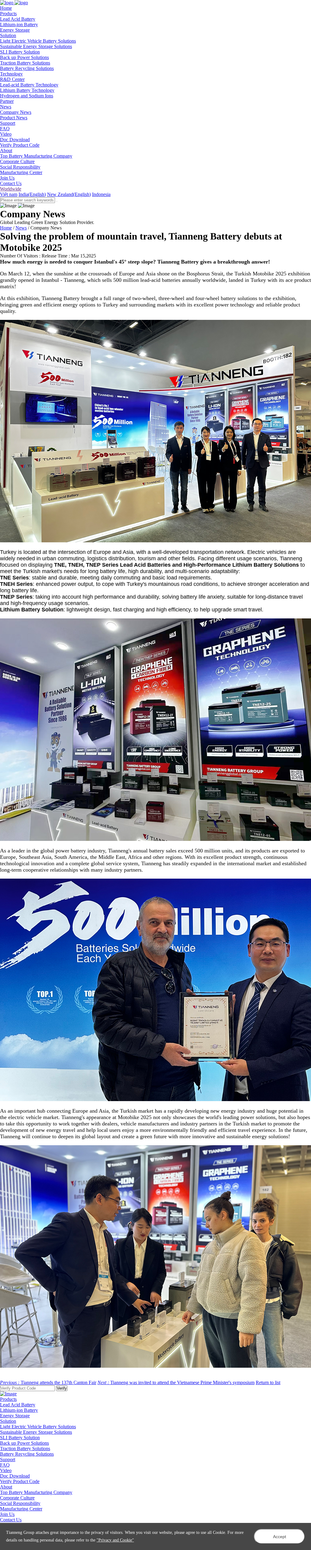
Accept (279, 1536)
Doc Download (15, 139)
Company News (15, 112)
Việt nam (8, 194)
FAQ (5, 128)
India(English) (32, 194)
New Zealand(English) (69, 194)
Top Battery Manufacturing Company (36, 156)
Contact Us (11, 183)
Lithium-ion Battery (19, 24)
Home (6, 227)
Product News (13, 117)
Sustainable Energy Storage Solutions (36, 46)
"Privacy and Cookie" (115, 1540)
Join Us (7, 177)
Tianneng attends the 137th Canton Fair (48, 1382)
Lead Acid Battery (17, 19)
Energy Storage (15, 30)
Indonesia (101, 194)
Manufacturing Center (21, 172)
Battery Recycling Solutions (27, 68)
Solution (8, 1421)
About (6, 1486)
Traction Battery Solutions (25, 62)
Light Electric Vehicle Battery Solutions (38, 41)
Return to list (268, 1382)
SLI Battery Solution (20, 51)
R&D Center (12, 79)
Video (6, 134)
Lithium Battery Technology (27, 90)
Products (8, 1399)
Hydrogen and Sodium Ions (26, 95)
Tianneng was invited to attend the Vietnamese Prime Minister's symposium (176, 1382)
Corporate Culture (17, 161)
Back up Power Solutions (24, 57)
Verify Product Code (19, 145)
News (21, 227)
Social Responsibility (20, 167)
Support (7, 1459)
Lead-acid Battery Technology (29, 84)
